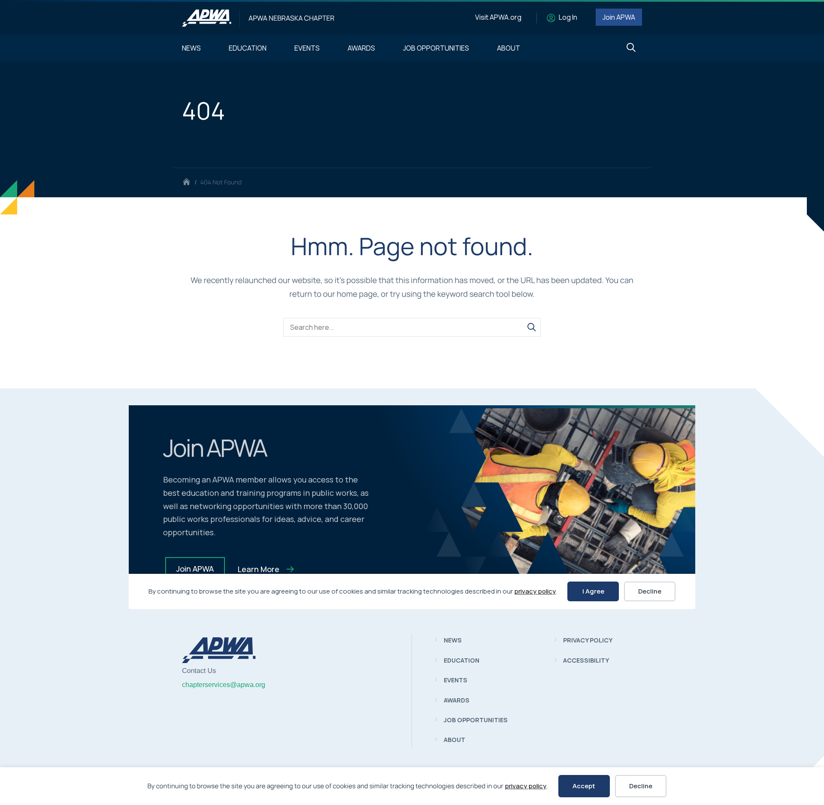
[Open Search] (631, 47)
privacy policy (525, 785)
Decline (640, 785)
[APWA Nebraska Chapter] (206, 18)
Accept (584, 785)
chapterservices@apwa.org (223, 684)
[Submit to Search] (531, 327)
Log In (568, 17)
